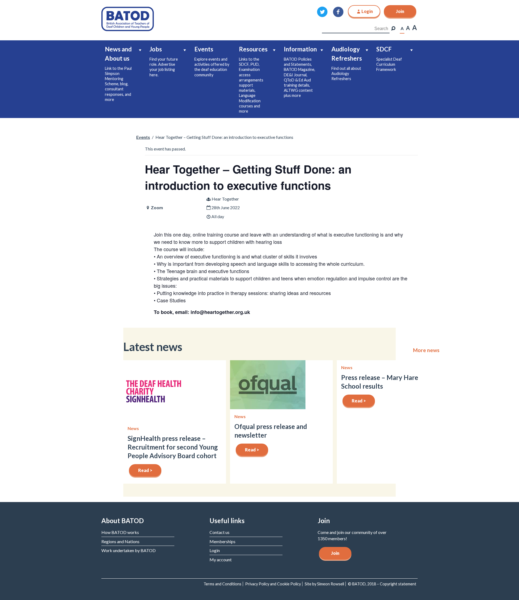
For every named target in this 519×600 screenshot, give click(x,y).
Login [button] (367, 11)
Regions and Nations (120, 541)
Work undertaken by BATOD (128, 550)
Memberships (222, 541)
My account (220, 559)
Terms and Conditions (222, 584)
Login (214, 550)
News (133, 428)
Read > (145, 470)
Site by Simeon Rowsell (324, 584)
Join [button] (400, 11)
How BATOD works (120, 532)
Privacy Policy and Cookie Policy (273, 584)
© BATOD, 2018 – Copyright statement (382, 584)
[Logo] (127, 18)
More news (426, 350)
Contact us (219, 532)
